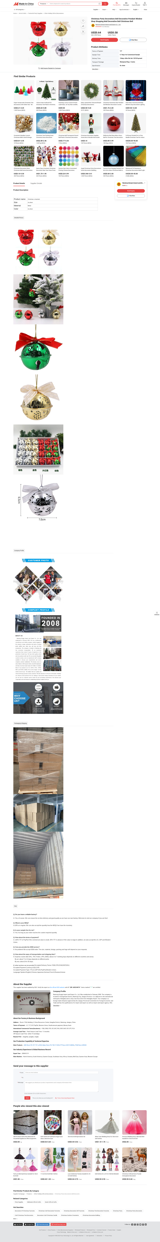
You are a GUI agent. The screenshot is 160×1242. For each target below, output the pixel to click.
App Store (18, 1224)
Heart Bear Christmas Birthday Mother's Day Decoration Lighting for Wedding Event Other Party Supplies (135, 104)
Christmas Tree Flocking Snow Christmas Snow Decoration (44, 136)
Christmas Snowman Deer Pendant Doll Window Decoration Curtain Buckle (113, 104)
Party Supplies (19, 1202)
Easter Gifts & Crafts (51, 1202)
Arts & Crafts (22, 13)
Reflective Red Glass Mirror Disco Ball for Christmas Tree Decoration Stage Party (113, 137)
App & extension (124, 9)
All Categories (20, 9)
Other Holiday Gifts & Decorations (54, 13)
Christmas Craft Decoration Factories (49, 1211)
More (15, 1219)
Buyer (104, 9)
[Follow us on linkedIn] (146, 1224)
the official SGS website (57, 987)
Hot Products (42, 1230)
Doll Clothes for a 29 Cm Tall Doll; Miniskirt (107, 1174)
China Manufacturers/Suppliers (65, 1230)
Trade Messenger (43, 1224)
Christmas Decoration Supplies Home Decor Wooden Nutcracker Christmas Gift (90, 137)
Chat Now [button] (134, 40)
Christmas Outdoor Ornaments (70, 1215)
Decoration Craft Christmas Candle (47, 1215)
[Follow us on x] (135, 1224)
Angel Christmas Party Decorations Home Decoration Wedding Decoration (91, 169)
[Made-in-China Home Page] (23, 4)
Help (113, 9)
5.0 (124, 185)
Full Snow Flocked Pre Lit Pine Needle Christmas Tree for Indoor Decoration (135, 137)
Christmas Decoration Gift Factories (74, 1211)
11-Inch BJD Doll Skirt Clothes (49, 1174)
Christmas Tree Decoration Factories (98, 1211)
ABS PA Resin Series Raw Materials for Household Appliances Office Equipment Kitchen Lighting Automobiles (24, 1138)
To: (23, 1077)
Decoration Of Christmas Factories (25, 1211)
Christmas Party (117, 1211)
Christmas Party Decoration (134, 1211)
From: (22, 1072)
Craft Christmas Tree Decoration (24, 1215)
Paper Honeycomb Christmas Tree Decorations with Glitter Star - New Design (24, 104)
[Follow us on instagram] (138, 1224)
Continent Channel (101, 1230)
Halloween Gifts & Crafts (34, 1202)
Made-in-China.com (72, 1232)
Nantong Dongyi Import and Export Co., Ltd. (108, 24)
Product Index (111, 1230)
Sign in (145, 5)
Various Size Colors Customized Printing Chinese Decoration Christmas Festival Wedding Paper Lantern (68, 169)
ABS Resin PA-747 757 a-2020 (33, 1045)
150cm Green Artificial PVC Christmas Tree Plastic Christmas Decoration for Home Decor (45, 104)
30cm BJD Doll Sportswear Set (76, 1136)
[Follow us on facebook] (132, 1224)
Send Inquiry (104, 40)
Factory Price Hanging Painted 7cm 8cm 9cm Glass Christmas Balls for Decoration (113, 169)
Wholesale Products (80, 1230)
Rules (145, 9)
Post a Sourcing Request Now (64, 1098)
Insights (119, 1230)
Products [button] (43, 4)
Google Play (29, 1224)
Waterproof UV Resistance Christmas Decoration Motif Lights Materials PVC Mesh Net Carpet (135, 169)
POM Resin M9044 (80, 1045)
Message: (21, 1082)
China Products (51, 1230)
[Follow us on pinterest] (143, 1224)
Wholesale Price (91, 1230)
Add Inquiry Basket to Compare (51, 68)
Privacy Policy (108, 1235)
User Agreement (90, 1235)
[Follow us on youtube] (140, 1224)
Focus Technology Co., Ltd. (67, 1235)
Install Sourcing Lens (59, 1224)
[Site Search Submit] (105, 4)
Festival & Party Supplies (35, 13)
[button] (99, 3)
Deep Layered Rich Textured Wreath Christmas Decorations (91, 103)
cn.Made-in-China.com (97, 1232)
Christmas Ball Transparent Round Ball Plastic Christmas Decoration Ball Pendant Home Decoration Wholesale (68, 137)
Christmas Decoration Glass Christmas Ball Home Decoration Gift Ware (23, 169)
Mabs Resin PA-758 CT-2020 (51, 1045)
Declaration (99, 1235)
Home (15, 13)
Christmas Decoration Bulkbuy (91, 1215)
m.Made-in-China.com (84, 1232)
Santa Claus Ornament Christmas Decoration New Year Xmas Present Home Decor (46, 169)
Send (27, 1098)
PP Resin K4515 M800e (67, 1045)
